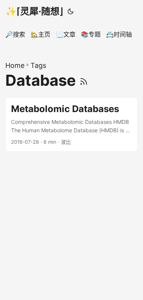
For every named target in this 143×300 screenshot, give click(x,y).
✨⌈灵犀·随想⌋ (34, 11)
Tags (38, 65)
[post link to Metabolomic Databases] (71, 124)
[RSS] (83, 80)
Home (14, 65)
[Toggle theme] (70, 11)
